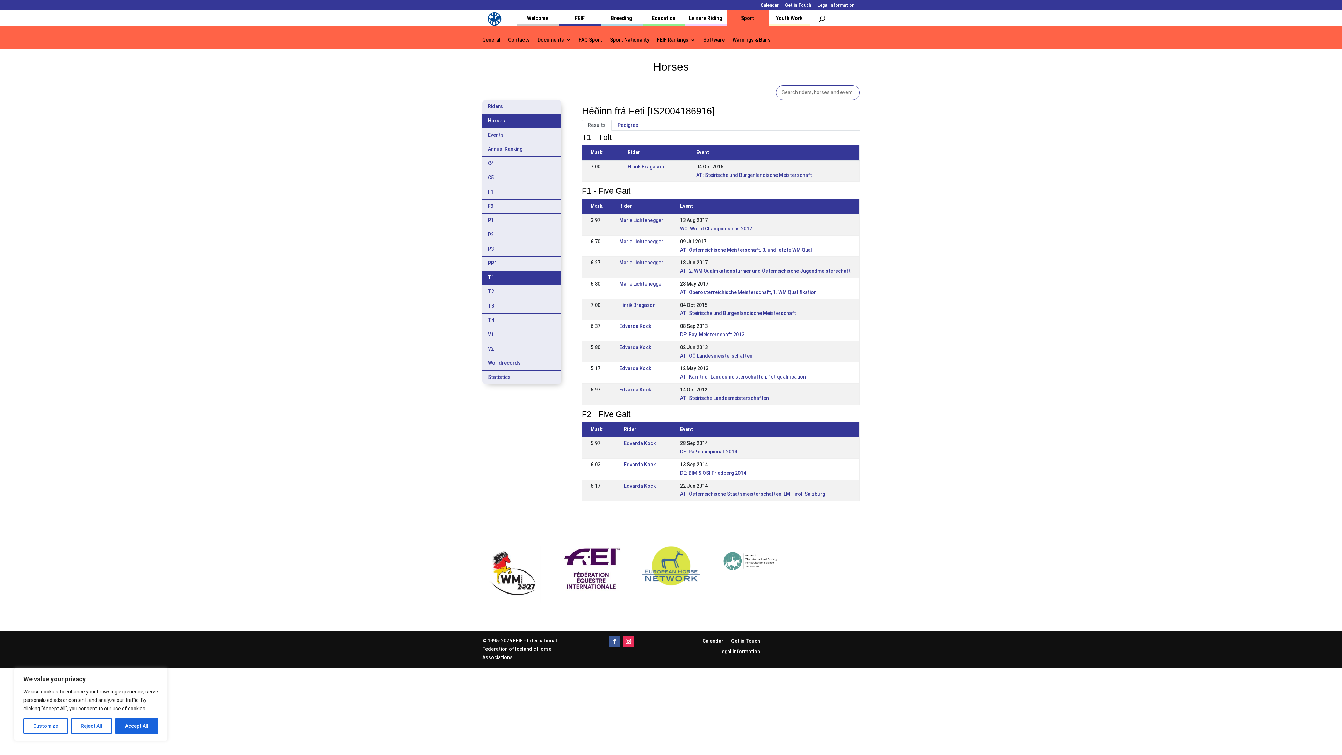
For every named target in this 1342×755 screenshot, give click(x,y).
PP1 (492, 263)
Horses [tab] (496, 120)
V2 (491, 349)
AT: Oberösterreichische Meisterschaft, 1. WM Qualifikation (748, 292)
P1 (491, 220)
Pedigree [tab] (628, 125)
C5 (491, 177)
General (491, 40)
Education (664, 18)
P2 (491, 234)
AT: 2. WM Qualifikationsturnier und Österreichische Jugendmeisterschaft (765, 271)
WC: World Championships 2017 (716, 228)
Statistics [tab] (499, 377)
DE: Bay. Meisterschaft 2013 (712, 334)
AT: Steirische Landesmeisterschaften (724, 398)
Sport (747, 18)
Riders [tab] (495, 106)
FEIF (580, 18)
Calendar (769, 5)
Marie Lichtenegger (641, 220)
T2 (491, 291)
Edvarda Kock (635, 326)
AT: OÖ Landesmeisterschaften (716, 356)
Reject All (91, 726)
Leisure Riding (705, 18)
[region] (91, 704)
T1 (491, 277)
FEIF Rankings (672, 40)
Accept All (137, 726)
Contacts (519, 40)
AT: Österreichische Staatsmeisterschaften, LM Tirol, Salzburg (752, 494)
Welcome (537, 18)
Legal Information (835, 5)
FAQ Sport (590, 40)
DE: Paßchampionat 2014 (708, 451)
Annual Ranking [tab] (505, 149)
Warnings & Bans (752, 40)
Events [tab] (496, 135)
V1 (491, 334)
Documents (550, 40)
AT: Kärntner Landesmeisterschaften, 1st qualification (743, 377)
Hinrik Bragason (646, 167)
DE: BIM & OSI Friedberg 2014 (713, 473)
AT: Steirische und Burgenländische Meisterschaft (754, 175)
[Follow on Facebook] (614, 641)
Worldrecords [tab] (504, 363)
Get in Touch (798, 5)
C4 (491, 163)
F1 (490, 192)
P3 (491, 249)
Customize (45, 726)
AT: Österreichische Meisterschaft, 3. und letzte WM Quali (746, 250)
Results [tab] (597, 125)
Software (714, 40)
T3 (491, 306)
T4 (491, 320)
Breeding (621, 18)
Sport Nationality (629, 40)
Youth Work (789, 18)
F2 (490, 206)
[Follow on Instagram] (628, 641)
